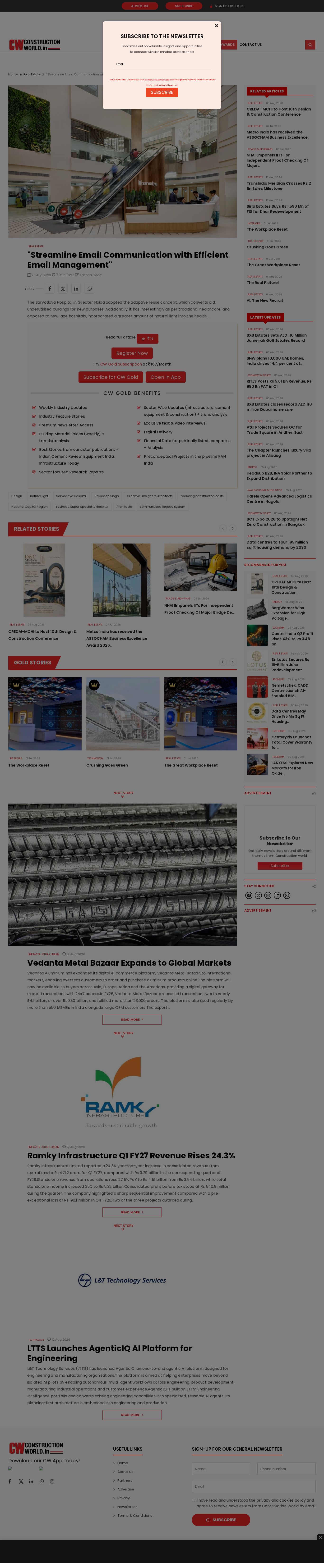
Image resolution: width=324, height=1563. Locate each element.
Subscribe (162, 92)
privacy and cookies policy (158, 79)
